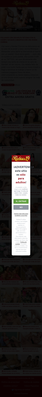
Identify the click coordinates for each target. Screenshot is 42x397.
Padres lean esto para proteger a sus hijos (21, 214)
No (21, 207)
